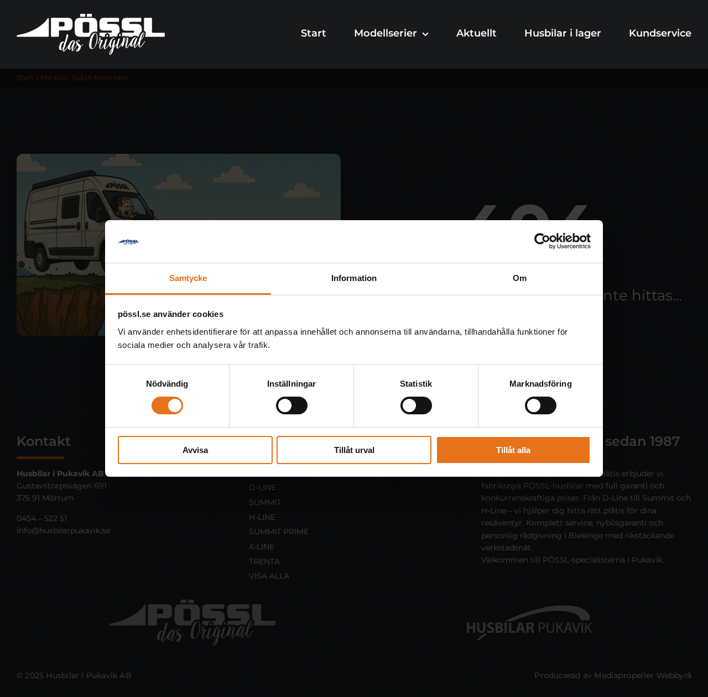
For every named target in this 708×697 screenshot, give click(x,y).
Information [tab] (354, 278)
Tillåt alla (513, 450)
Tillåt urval (354, 450)
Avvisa (195, 450)
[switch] (292, 405)
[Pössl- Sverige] (91, 18)
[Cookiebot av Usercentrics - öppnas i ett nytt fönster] (542, 241)
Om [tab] (520, 278)
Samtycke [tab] (188, 278)
